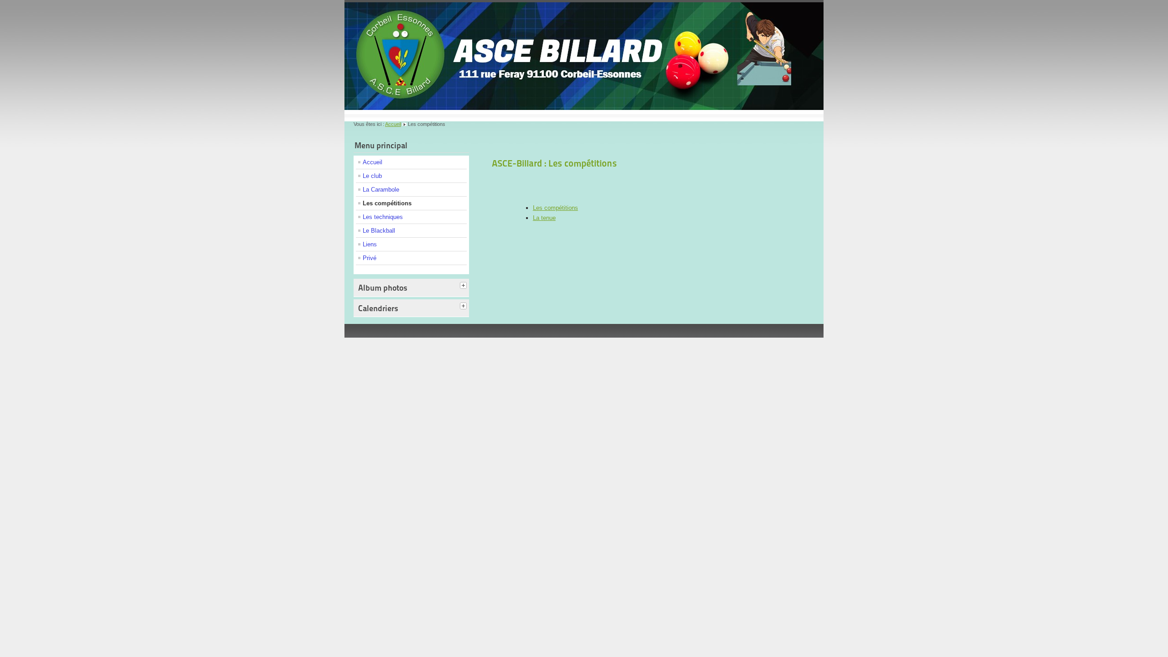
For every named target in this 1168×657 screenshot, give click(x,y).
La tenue (544, 217)
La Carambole (381, 189)
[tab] (464, 286)
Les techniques (383, 217)
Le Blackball (379, 230)
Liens (370, 244)
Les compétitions (387, 203)
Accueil (393, 124)
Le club (372, 175)
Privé (369, 258)
